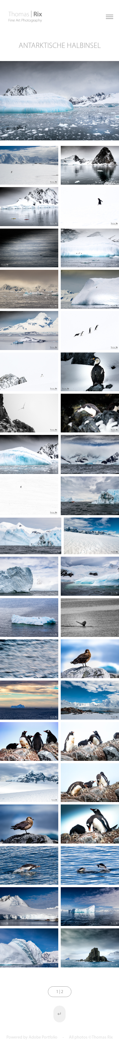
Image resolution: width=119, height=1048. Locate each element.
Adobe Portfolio (43, 1037)
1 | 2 (59, 991)
